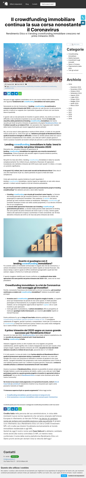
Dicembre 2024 (76, 87)
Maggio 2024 (75, 101)
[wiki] (74, 44)
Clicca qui (15, 456)
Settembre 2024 (76, 93)
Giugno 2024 (75, 99)
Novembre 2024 (76, 89)
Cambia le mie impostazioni (76, 475)
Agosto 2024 (75, 95)
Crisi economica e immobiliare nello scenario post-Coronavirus (32, 397)
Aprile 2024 (74, 103)
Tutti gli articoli (73, 70)
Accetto (64, 475)
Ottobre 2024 (75, 91)
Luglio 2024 (75, 97)
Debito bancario (73, 58)
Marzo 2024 (75, 105)
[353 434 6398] (83, 17)
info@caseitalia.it (9, 459)
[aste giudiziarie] (5, 3)
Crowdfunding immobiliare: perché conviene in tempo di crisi (24, 319)
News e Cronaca (74, 64)
